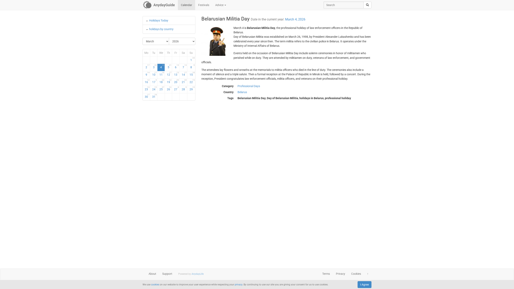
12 (169, 73)
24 (154, 88)
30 (147, 96)
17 (154, 81)
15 (192, 73)
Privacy (340, 273)
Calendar (186, 5)
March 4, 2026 (295, 19)
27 (176, 88)
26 (169, 88)
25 (161, 88)
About (152, 273)
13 (176, 73)
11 (161, 73)
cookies (155, 284)
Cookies (356, 273)
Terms (326, 273)
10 (154, 73)
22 (192, 81)
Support (167, 273)
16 (147, 81)
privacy (238, 284)
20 (176, 81)
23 (147, 88)
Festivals (203, 5)
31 (154, 96)
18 (161, 81)
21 (184, 81)
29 (192, 88)
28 (184, 88)
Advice (219, 5)
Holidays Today (158, 20)
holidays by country (161, 29)
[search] (367, 5)
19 (169, 81)
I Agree (364, 284)
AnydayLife (198, 274)
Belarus (242, 92)
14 (184, 73)
